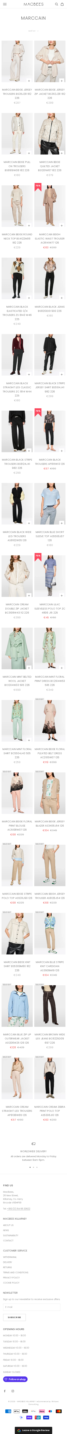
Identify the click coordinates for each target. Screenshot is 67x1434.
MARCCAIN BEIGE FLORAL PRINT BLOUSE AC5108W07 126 (17, 825)
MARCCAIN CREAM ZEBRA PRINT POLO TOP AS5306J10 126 (49, 1111)
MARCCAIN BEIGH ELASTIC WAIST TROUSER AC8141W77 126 (50, 238)
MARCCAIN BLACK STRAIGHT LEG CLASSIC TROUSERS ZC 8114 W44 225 (17, 389)
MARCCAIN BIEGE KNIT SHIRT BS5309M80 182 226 (17, 966)
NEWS (6, 1230)
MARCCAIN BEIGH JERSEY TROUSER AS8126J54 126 (50, 896)
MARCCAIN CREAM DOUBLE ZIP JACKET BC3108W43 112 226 (17, 608)
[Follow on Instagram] (12, 1391)
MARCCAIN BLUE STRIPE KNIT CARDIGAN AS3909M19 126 (50, 966)
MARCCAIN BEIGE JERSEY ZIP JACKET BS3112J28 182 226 (49, 94)
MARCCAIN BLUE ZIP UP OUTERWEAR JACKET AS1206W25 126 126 (17, 1038)
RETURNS (7, 1267)
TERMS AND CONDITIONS (15, 1272)
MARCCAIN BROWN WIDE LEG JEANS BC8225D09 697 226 (50, 1038)
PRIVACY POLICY (11, 1277)
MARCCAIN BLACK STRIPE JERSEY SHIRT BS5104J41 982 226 (50, 387)
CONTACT (8, 1240)
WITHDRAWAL (10, 1257)
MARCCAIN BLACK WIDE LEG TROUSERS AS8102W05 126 (17, 536)
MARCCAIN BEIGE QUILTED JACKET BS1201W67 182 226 (49, 166)
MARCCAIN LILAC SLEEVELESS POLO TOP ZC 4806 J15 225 (49, 608)
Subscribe (14, 1317)
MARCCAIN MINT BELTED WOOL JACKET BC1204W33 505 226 (17, 681)
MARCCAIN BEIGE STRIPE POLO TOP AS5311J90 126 (17, 896)
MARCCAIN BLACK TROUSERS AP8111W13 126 (50, 462)
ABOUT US (8, 1225)
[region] (33, 1152)
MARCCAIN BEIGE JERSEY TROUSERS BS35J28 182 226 (17, 94)
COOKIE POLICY (11, 1282)
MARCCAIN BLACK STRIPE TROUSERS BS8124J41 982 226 (17, 464)
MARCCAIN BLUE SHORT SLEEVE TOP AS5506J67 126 (50, 536)
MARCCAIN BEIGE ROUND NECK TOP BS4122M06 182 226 (17, 238)
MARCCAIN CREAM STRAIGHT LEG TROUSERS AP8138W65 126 (17, 1111)
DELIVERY (7, 1262)
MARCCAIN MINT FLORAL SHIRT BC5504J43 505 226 (17, 753)
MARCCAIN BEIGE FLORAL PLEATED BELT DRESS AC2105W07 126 (50, 753)
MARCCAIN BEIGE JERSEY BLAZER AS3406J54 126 (50, 823)
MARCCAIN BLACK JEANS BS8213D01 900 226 (50, 309)
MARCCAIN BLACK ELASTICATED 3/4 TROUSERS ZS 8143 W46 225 (17, 313)
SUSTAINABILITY (10, 1235)
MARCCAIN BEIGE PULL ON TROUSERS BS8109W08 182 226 (17, 166)
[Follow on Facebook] (4, 1391)
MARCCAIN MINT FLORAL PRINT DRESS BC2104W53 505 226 (50, 681)
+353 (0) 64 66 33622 (18, 1208)
